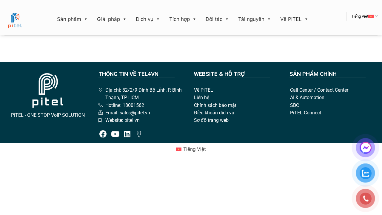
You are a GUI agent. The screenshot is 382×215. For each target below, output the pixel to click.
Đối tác (214, 19)
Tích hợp (179, 19)
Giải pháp (108, 19)
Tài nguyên (251, 19)
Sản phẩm (69, 19)
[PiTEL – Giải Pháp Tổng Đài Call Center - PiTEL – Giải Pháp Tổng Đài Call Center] (14, 20)
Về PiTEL (291, 19)
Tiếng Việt (359, 16)
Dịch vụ (144, 19)
